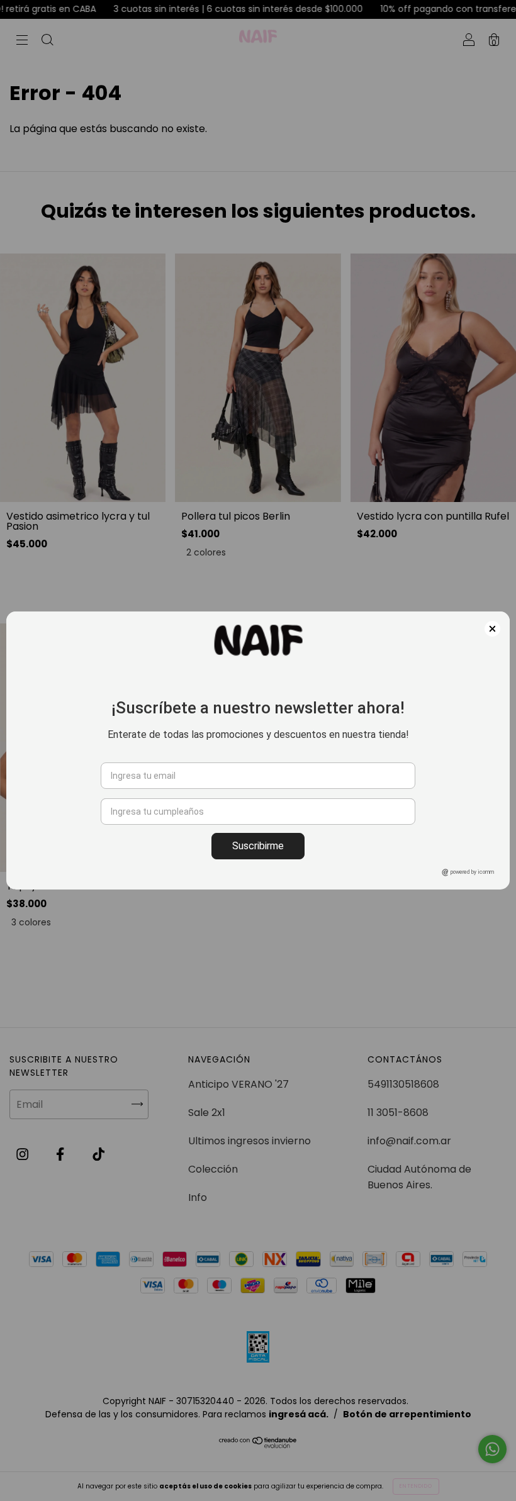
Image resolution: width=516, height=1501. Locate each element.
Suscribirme (258, 846)
